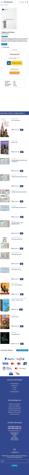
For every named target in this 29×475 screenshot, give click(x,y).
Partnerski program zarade (14, 410)
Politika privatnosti (14, 391)
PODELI (4, 44)
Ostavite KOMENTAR (22, 350)
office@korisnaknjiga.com (14, 430)
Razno (6, 5)
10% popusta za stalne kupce (14, 408)
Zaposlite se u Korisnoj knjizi (14, 412)
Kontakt (14, 387)
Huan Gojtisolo (5, 33)
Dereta (15, 85)
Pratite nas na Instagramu (14, 406)
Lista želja (15, 73)
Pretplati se (14, 465)
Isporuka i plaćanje (14, 383)
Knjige (1, 5)
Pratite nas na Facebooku (14, 404)
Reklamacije (14, 385)
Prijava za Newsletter (14, 414)
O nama (14, 389)
